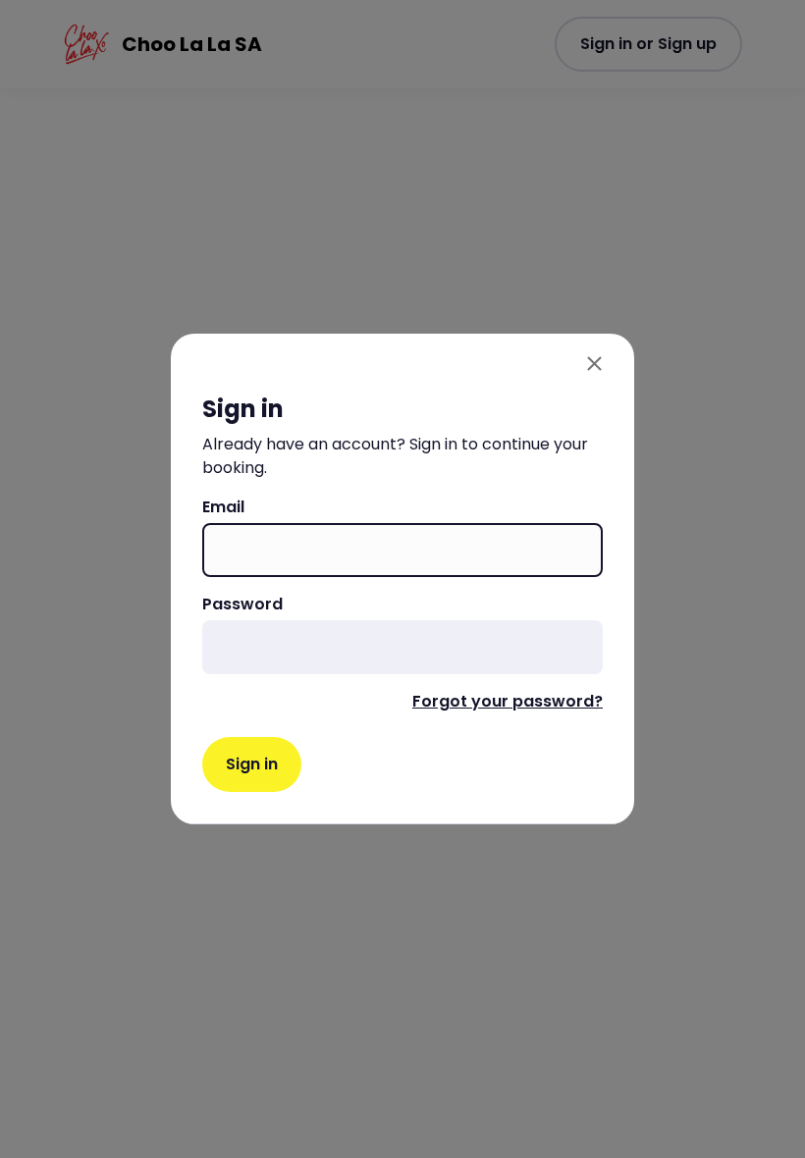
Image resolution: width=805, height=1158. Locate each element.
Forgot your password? (507, 701)
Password (242, 604)
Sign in (252, 764)
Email (223, 507)
